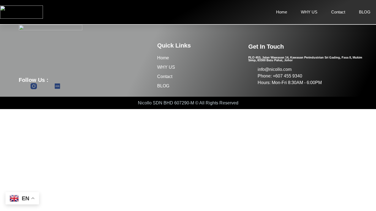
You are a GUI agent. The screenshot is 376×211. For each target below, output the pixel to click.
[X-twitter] (45, 86)
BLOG (364, 12)
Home (281, 12)
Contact (338, 12)
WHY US (309, 12)
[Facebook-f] (22, 86)
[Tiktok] (69, 86)
